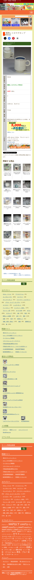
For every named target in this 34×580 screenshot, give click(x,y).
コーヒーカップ (8, 536)
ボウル (28, 310)
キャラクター (28, 534)
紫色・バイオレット (10, 547)
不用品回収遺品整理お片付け (10, 343)
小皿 (20, 545)
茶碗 (19, 321)
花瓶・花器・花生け (8, 321)
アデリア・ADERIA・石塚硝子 (14, 531)
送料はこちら (10, 132)
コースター (6, 305)
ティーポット (6, 308)
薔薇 (17, 550)
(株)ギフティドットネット (9, 332)
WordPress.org (7, 432)
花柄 (28, 547)
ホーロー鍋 (19, 310)
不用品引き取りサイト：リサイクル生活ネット (15, 346)
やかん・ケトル (7, 294)
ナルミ (10, 540)
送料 (8, 567)
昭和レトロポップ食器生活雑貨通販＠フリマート (14, 573)
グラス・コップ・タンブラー (12, 302)
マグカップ (12, 42)
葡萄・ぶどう (12, 549)
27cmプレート (5, 524)
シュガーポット (17, 305)
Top (4, 0)
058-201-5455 (11, 142)
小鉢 (18, 313)
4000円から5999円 (12, 529)
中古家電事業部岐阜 (8, 349)
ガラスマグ (22, 534)
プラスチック (18, 543)
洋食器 (10, 0)
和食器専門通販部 (20, 349)
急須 (26, 313)
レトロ (19, 0)
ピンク (14, 543)
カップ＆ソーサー (7, 297)
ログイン (5, 429)
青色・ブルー (22, 552)
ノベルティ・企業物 (19, 541)
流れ (4, 564)
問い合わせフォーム (25, 561)
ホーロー (24, 543)
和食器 (14, 0)
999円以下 (9, 44)
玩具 (11, 318)
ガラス (16, 534)
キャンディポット (7, 299)
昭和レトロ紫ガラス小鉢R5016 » (22, 275)
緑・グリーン (21, 547)
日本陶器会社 (25, 545)
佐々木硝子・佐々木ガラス (12, 545)
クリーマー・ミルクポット (24, 299)
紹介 (4, 567)
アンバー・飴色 (25, 531)
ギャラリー (6, 561)
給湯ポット (20, 318)
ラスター (29, 543)
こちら (22, 144)
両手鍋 (3, 545)
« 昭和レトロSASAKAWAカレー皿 (11, 273)
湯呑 (24, 316)
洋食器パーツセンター (21, 351)
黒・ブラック (15, 554)
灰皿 (4, 318)
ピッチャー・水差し (19, 308)
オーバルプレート (8, 534)
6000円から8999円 (23, 529)
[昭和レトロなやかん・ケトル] (24, 26)
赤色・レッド (23, 550)
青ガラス (14, 552)
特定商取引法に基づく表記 (14, 564)
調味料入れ (28, 321)
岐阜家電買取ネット (8, 351)
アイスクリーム (20, 294)
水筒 (17, 316)
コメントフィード (23, 429)
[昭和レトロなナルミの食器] (15, 26)
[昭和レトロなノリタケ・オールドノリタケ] (6, 26)
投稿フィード (13, 429)
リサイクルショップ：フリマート (11, 341)
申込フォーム (26, 564)
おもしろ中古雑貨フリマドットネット (13, 335)
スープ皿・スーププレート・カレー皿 (19, 538)
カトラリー (20, 297)
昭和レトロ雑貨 (7, 316)
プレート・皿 (6, 310)
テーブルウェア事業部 (8, 338)
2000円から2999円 (16, 527)
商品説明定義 (14, 561)
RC (5, 531)
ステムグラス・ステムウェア (21, 536)
